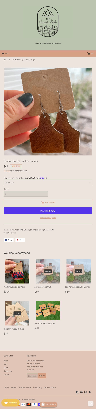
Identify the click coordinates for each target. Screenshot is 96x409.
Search (6, 374)
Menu (7, 53)
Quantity (6, 189)
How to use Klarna (50, 388)
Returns (13, 388)
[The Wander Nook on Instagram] (85, 392)
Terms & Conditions (25, 388)
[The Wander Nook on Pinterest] (81, 392)
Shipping (7, 171)
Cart (92, 53)
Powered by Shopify (28, 399)
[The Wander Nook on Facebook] (77, 392)
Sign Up (41, 376)
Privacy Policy (37, 388)
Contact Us (8, 371)
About (6, 367)
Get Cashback (51, 404)
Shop (5, 364)
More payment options (48, 217)
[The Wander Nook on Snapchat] (89, 392)
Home (5, 60)
